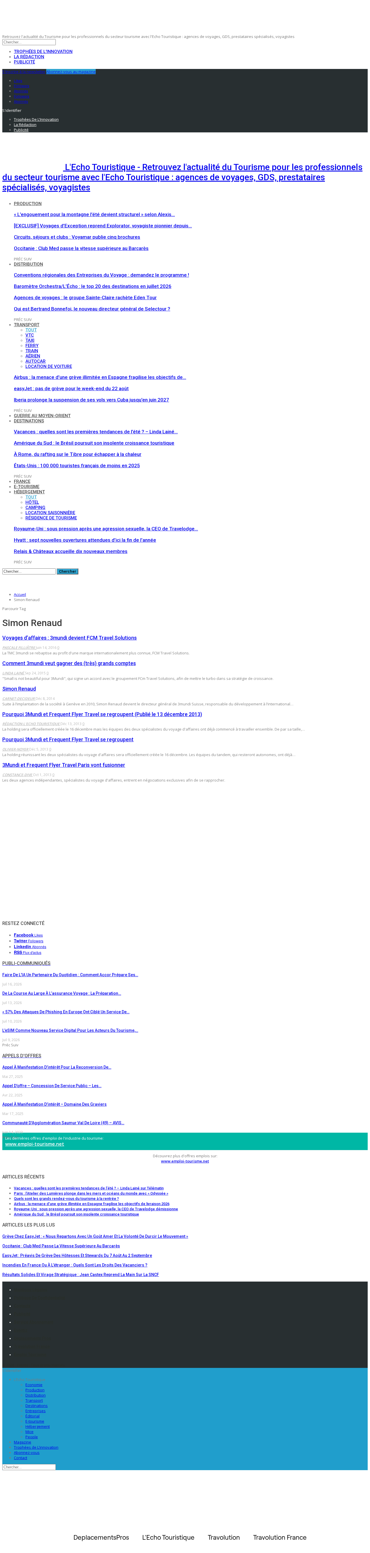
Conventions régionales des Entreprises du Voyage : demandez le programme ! (101, 275)
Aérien (32, 356)
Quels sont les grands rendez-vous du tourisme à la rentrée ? (66, 1198)
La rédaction (29, 56)
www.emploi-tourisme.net (34, 1144)
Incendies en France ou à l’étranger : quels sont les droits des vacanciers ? (74, 1265)
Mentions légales (30, 1289)
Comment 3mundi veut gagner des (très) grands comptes (69, 663)
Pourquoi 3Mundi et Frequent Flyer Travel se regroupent (68, 739)
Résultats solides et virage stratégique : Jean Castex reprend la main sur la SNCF (80, 1274)
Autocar (35, 361)
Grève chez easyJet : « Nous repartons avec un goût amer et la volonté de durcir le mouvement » (95, 1236)
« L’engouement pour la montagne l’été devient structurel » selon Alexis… (94, 214)
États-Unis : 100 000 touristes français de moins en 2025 (77, 465)
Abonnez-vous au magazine (71, 71)
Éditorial (32, 1416)
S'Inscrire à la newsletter (23, 71)
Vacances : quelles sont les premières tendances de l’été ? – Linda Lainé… (96, 432)
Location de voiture (48, 366)
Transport (26, 324)
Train (31, 350)
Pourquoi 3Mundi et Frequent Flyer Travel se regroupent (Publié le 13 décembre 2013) (102, 714)
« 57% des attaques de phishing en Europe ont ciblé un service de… (66, 1012)
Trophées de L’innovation (36, 1447)
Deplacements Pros (32, 1338)
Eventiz (20, 1330)
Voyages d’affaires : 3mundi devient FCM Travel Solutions (69, 638)
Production (28, 203)
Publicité (24, 62)
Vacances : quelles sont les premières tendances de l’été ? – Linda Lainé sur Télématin (89, 1188)
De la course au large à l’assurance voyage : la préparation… (61, 993)
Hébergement (29, 491)
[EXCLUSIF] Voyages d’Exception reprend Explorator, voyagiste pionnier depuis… (103, 226)
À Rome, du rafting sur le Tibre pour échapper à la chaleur (77, 454)
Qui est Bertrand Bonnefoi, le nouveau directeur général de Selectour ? (92, 309)
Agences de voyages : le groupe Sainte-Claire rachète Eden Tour (85, 297)
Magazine (22, 1442)
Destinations (29, 421)
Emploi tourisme (30, 1354)
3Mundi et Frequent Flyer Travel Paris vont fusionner (63, 765)
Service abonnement (33, 1322)
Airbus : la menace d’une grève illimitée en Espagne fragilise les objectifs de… (100, 377)
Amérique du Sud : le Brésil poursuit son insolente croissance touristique (94, 443)
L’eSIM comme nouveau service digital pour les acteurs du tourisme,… (70, 1030)
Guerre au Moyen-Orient (42, 415)
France (22, 481)
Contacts (22, 1306)
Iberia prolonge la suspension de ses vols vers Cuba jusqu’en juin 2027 (91, 400)
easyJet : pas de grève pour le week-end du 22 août (71, 388)
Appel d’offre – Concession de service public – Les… (51, 1085)
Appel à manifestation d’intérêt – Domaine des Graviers (54, 1104)
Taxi (29, 340)
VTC (29, 335)
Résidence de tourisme (51, 518)
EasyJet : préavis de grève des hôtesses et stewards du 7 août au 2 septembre (77, 1255)
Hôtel (32, 502)
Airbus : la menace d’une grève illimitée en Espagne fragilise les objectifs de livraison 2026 (91, 1204)
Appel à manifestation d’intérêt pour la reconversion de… (56, 1067)
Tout (31, 330)
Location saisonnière (50, 512)
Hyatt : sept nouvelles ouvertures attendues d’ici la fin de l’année (85, 540)
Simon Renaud (19, 689)
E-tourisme (26, 486)
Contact (20, 1457)
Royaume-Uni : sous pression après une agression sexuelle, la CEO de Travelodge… (106, 529)
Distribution (28, 264)
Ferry (31, 345)
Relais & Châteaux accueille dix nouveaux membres (70, 551)
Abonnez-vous (27, 1452)
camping (35, 507)
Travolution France (32, 1346)
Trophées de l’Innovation (43, 51)
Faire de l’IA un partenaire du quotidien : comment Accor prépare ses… (70, 974)
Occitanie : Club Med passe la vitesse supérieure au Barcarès (81, 248)
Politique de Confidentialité (39, 1297)
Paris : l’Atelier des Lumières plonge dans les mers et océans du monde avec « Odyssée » (91, 1193)
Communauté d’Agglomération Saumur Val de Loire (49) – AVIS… (63, 1123)
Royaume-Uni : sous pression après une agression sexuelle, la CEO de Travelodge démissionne (96, 1209)
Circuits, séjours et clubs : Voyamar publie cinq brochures (77, 237)
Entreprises (35, 1410)
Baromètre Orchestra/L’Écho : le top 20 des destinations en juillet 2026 (92, 286)
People (31, 1436)
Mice (29, 1431)
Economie (33, 1384)
